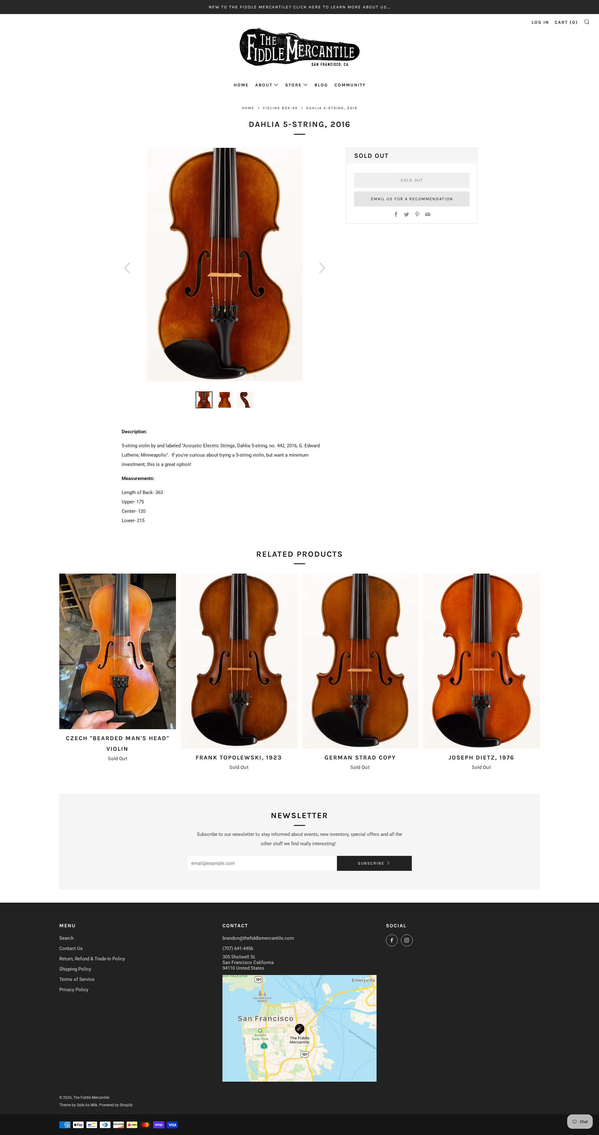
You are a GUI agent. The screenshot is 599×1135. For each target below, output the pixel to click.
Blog (321, 85)
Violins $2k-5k (280, 108)
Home (241, 85)
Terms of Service (77, 979)
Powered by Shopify (116, 1105)
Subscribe (371, 863)
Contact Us (71, 948)
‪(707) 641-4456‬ (237, 948)
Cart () (566, 22)
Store (293, 85)
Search (66, 938)
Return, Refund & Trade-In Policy (92, 959)
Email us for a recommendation (412, 198)
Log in (540, 22)
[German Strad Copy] (360, 661)
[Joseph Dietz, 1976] (481, 661)
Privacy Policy (73, 989)
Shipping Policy (75, 969)
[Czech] (117, 651)
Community (350, 85)
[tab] (204, 399)
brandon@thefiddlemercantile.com (258, 938)
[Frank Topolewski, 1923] (239, 661)
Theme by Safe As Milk (78, 1105)
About (263, 85)
